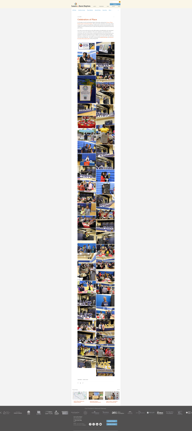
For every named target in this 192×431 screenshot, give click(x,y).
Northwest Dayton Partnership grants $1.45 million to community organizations (95, 402)
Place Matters (90, 10)
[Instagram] (93, 424)
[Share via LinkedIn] (80, 382)
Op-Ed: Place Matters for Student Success (79, 402)
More (110, 10)
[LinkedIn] (97, 424)
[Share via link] (82, 382)
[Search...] (119, 2)
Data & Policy (98, 10)
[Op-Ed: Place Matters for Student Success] (80, 396)
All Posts (74, 10)
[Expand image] (87, 46)
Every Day (105, 10)
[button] (94, 6)
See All (118, 389)
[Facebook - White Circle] (90, 424)
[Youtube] (100, 424)
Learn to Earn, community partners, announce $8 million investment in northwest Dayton (112, 402)
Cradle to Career (81, 10)
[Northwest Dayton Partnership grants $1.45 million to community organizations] (96, 396)
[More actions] (113, 16)
